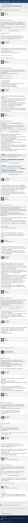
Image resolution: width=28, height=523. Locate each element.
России (20, 154)
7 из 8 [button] (14, 502)
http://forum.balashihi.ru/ (7, 55)
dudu (6, 240)
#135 (26, 376)
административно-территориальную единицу (11, 168)
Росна (2, 263)
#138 (26, 441)
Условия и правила (12, 518)
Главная (23, 518)
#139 (26, 462)
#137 (26, 421)
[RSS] (1, 519)
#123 (26, 65)
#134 (26, 355)
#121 (26, 17)
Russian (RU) (4, 516)
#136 (26, 398)
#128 (26, 230)
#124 (26, 93)
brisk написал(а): (5, 423)
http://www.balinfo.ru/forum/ (7, 58)
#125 (26, 118)
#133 (26, 343)
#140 (26, 490)
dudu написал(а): (5, 358)
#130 (26, 261)
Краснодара (5, 156)
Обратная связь (4, 518)
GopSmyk (7, 41)
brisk (6, 13)
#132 (26, 325)
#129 (26, 244)
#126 (26, 183)
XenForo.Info (9, 521)
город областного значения (13, 169)
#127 (26, 202)
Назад (9, 502)
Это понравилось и (8, 483)
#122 (26, 46)
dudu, (2, 285)
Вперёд (18, 502)
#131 (26, 295)
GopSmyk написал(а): (6, 20)
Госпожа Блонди (9, 351)
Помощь (19, 518)
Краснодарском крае (14, 154)
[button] (2, 1)
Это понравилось (8, 347)
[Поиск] (26, 1)
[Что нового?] (24, 1)
